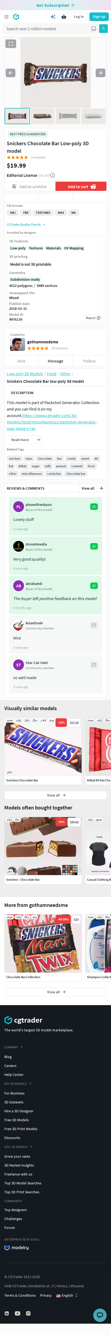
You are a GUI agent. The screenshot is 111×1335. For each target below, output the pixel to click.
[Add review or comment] (101, 488)
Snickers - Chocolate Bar (23, 879)
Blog (8, 1056)
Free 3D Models (16, 1119)
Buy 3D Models (15, 1084)
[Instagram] (29, 1313)
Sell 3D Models (16, 1147)
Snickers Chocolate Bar (22, 780)
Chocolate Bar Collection (23, 977)
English (64, 1295)
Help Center (13, 1074)
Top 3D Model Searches (22, 1183)
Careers (10, 1065)
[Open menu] (6, 16)
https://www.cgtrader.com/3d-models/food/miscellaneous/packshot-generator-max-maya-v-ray (52, 422)
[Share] (89, 198)
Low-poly (18, 248)
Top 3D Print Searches (21, 1192)
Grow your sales (17, 1156)
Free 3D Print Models (20, 1128)
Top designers (15, 1209)
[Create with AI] (53, 16)
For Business (14, 1093)
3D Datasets (13, 1102)
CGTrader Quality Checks (24, 224)
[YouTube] (18, 1313)
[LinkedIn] (7, 1313)
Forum (9, 1227)
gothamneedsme (42, 341)
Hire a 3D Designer (18, 1111)
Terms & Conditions (20, 1295)
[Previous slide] (10, 73)
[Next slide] (100, 73)
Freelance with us (18, 1174)
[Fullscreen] (10, 43)
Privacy (46, 1295)
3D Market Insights (19, 1165)
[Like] (22, 198)
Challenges (13, 1218)
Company (11, 1047)
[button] (93, 28)
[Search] (103, 28)
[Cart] (64, 16)
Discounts (12, 1137)
